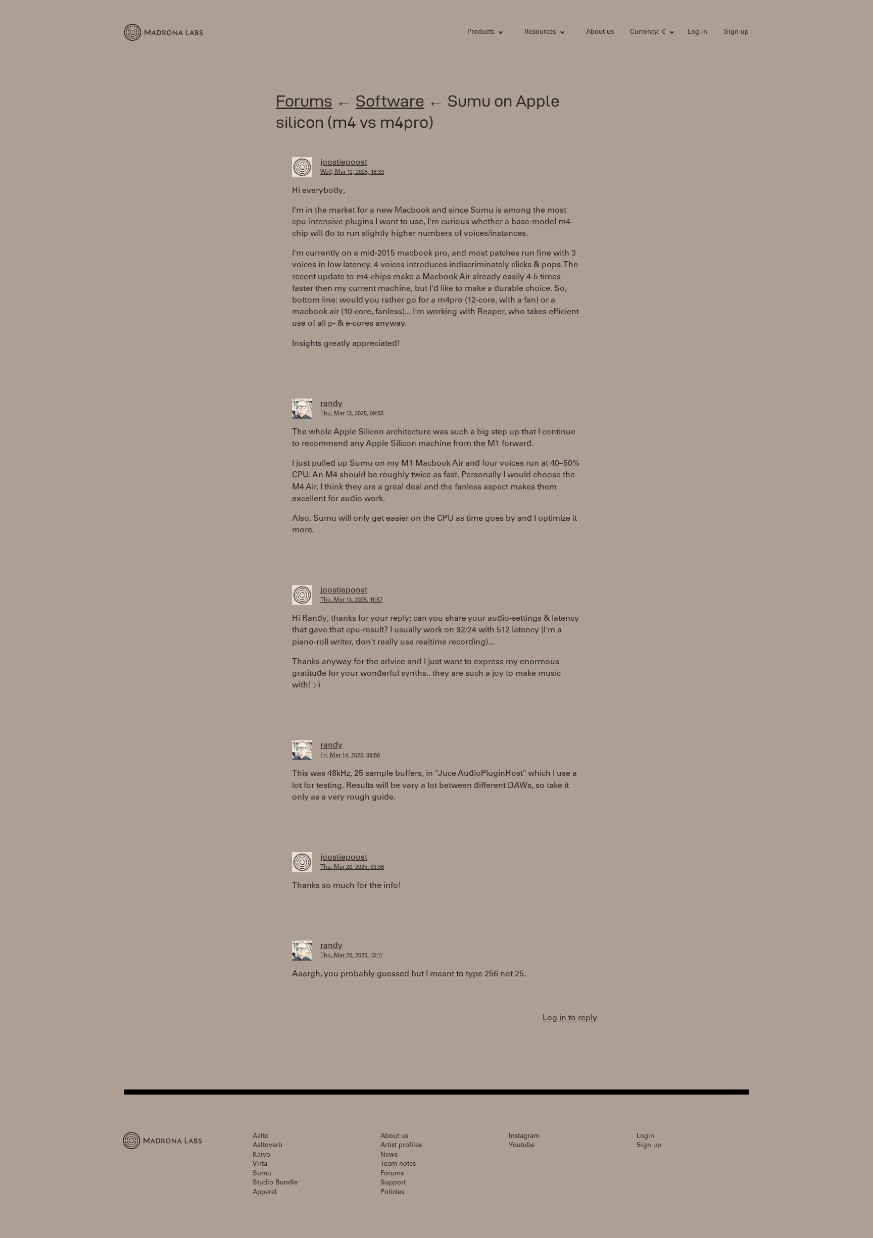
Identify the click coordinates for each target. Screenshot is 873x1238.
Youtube (522, 1146)
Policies (392, 1193)
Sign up (736, 32)
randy (331, 404)
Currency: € (647, 32)
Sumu (262, 1174)
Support (393, 1183)
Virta (260, 1164)
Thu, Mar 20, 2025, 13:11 (351, 956)
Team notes (398, 1164)
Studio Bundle (275, 1183)
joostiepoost (343, 163)
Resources (540, 32)
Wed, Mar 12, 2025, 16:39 (352, 172)
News (389, 1155)
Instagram (524, 1136)
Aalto (261, 1136)
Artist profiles (401, 1146)
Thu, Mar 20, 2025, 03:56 (352, 867)
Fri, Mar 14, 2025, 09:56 (350, 756)
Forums (304, 101)
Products (480, 32)
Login (645, 1136)
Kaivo (261, 1155)
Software (390, 101)
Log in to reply (570, 1018)
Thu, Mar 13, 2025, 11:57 (351, 600)
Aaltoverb (267, 1146)
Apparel (265, 1193)
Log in (697, 32)
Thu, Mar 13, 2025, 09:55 (351, 414)
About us (600, 32)
